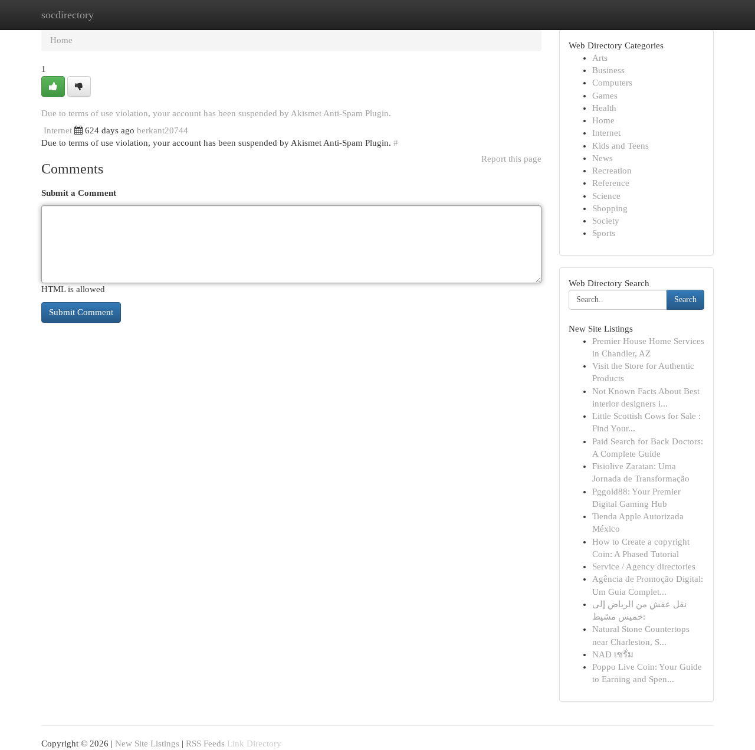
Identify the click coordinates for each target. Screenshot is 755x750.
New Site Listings (147, 743)
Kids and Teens (620, 145)
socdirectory (67, 15)
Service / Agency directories (643, 566)
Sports (603, 233)
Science (606, 196)
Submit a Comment (78, 193)
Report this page (511, 158)
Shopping (610, 208)
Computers (612, 82)
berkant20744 (162, 130)
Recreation (612, 170)
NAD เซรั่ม (612, 654)
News (602, 158)
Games (605, 95)
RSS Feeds (205, 743)
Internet (58, 130)
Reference (610, 183)
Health (604, 108)
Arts (600, 58)
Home (61, 40)
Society (605, 220)
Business (608, 70)
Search (685, 299)
